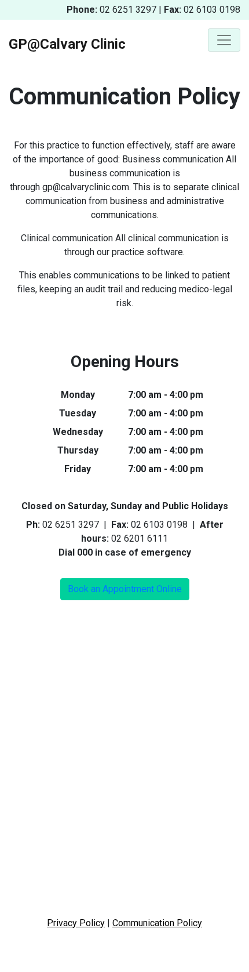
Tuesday (77, 413)
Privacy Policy (76, 923)
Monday (78, 394)
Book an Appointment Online (125, 588)
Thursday (77, 450)
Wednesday (78, 431)
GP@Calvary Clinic (67, 44)
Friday (77, 468)
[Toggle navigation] (224, 40)
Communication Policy (157, 923)
